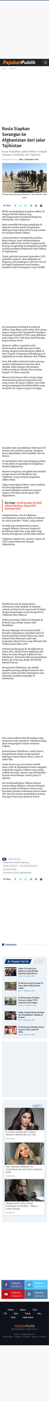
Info (39, 1313)
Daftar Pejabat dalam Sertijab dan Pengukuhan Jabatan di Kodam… (31, 1014)
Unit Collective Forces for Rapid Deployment (17, 872)
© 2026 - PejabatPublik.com (24, 1334)
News (23, 1309)
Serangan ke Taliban (9, 869)
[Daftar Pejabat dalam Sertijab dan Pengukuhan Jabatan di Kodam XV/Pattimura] (10, 1015)
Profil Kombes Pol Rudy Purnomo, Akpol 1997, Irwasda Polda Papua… (28, 1000)
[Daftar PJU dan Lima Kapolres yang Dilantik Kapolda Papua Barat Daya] (10, 971)
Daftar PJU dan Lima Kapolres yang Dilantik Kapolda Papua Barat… (28, 971)
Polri (35, 1309)
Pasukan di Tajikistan (10, 866)
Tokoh (27, 1313)
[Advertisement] (24, 28)
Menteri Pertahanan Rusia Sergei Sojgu (16, 862)
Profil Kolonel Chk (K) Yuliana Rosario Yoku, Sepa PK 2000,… (31, 1029)
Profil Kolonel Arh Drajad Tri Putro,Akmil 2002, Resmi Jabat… (30, 985)
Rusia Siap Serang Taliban (28, 866)
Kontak (34, 1337)
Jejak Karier (27, 1317)
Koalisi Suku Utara (14, 859)
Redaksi (18, 1337)
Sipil (16, 1313)
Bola (13, 1317)
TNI (5, 1313)
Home (10, 1309)
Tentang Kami (8, 1337)
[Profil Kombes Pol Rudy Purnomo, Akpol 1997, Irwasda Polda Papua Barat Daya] (10, 1001)
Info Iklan (26, 1337)
